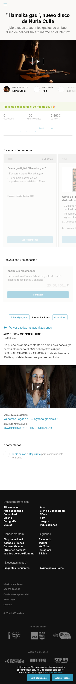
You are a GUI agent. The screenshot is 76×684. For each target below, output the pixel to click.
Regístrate (35, 454)
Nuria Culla (19, 90)
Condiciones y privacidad (16, 594)
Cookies (8, 604)
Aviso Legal (9, 599)
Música (8, 525)
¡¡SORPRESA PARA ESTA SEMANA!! (28, 428)
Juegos (44, 521)
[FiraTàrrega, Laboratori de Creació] (38, 661)
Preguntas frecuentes (17, 568)
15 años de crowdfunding (19, 553)
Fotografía (10, 521)
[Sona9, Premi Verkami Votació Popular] (61, 661)
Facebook (45, 539)
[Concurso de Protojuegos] (14, 661)
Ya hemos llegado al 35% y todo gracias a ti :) (32, 419)
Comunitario (11, 514)
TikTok (43, 553)
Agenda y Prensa (14, 543)
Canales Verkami (13, 546)
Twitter (43, 543)
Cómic (44, 514)
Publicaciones (48, 525)
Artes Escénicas (13, 510)
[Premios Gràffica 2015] (14, 636)
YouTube (44, 546)
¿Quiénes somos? (15, 550)
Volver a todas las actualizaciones (30, 327)
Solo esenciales (39, 677)
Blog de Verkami (13, 539)
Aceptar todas (62, 677)
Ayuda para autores (52, 568)
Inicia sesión (19, 454)
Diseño (8, 517)
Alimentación (11, 507)
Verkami (38, 5)
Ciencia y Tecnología (52, 510)
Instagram (45, 550)
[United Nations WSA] (61, 636)
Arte (42, 507)
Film (42, 517)
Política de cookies (54, 672)
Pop (44, 90)
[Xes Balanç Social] (38, 636)
